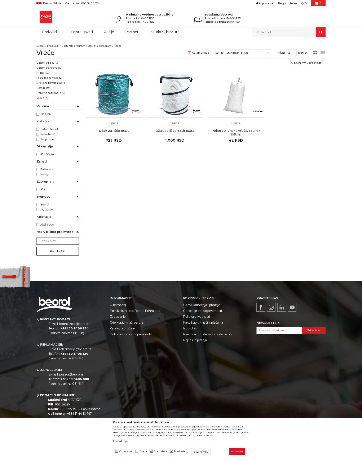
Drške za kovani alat (50, 82)
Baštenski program (73, 45)
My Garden (47, 209)
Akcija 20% (47, 224)
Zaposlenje (118, 317)
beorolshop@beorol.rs (75, 324)
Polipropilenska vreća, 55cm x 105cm (236, 132)
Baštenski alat (47, 62)
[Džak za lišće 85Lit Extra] (175, 94)
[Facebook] (261, 307)
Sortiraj (219, 52)
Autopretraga (200, 52)
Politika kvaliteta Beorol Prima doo (135, 311)
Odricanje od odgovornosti (202, 311)
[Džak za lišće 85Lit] (114, 94)
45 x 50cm (47, 154)
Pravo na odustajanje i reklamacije (207, 334)
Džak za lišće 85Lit (114, 131)
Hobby (44, 174)
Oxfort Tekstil (49, 129)
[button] (289, 32)
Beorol (40, 45)
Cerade (43, 87)
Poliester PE (48, 134)
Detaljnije (120, 441)
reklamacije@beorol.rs (75, 349)
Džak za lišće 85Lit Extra (174, 131)
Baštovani (46, 169)
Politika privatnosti (196, 317)
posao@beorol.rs (71, 374)
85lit (43, 189)
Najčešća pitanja (195, 340)
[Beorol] (46, 17)
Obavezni (125, 451)
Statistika (160, 451)
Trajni (143, 451)
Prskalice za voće (49, 77)
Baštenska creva (49, 67)
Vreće (42, 97)
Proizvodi (53, 45)
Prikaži (281, 52)
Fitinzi (43, 72)
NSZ (45, 114)
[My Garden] (257, 111)
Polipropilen (48, 139)
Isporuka (189, 328)
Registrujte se (287, 3)
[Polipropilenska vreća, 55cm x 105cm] (236, 94)
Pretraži (58, 251)
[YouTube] (292, 307)
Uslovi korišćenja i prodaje (201, 305)
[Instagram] (271, 307)
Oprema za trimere (50, 92)
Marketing (181, 451)
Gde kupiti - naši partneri (127, 322)
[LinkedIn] (282, 307)
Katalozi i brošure (122, 328)
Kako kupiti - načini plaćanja (203, 322)
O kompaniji (118, 305)
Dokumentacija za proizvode (131, 334)
